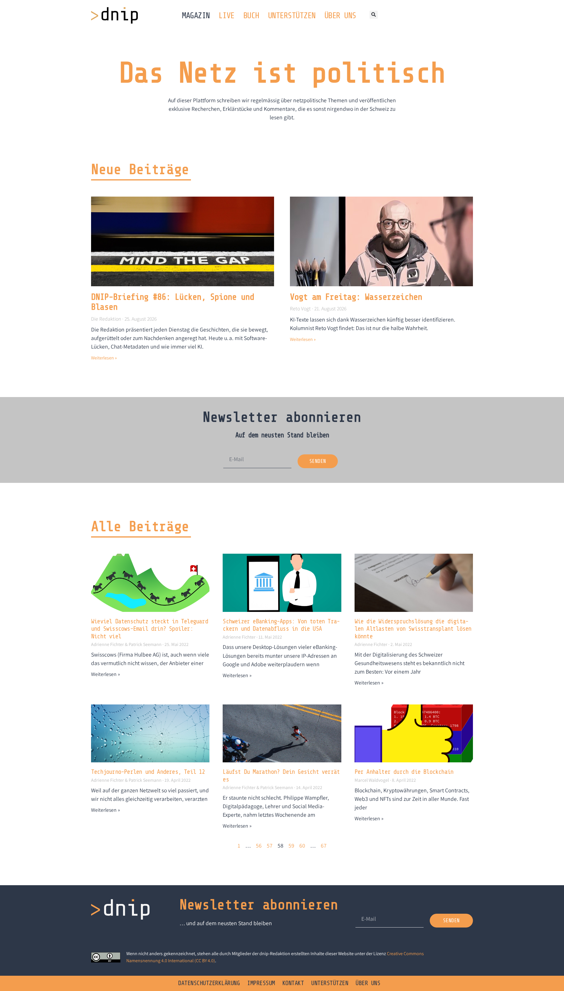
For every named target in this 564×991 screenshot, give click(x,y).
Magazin (196, 15)
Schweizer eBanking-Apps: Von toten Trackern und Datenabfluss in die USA (281, 625)
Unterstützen (291, 15)
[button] (374, 15)
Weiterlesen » (104, 358)
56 (259, 845)
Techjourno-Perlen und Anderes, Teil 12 (148, 771)
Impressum (261, 983)
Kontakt (293, 983)
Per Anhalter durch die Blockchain (404, 771)
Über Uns (340, 15)
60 (302, 845)
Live (226, 15)
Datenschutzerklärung (209, 983)
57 (270, 845)
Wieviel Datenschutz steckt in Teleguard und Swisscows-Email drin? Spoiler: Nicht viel (149, 629)
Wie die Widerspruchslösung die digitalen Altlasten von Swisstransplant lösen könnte (413, 629)
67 (324, 845)
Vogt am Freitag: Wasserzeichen (356, 297)
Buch (251, 15)
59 (291, 845)
